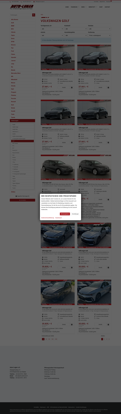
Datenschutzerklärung (47, 218)
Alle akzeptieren (65, 214)
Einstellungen (75, 214)
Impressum (58, 218)
